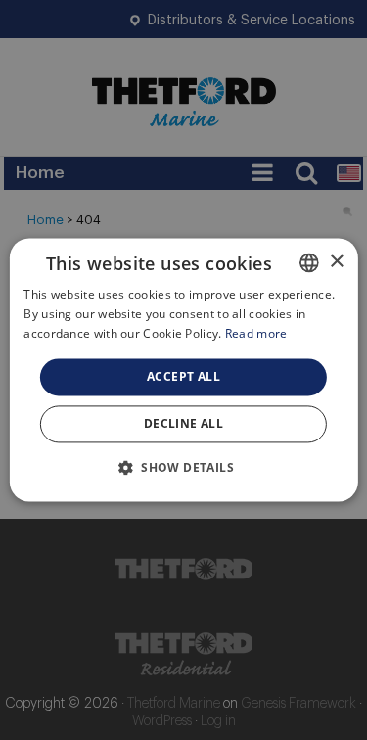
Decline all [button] (183, 424)
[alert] (183, 370)
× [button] (336, 261)
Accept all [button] (183, 376)
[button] (183, 468)
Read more (256, 333)
